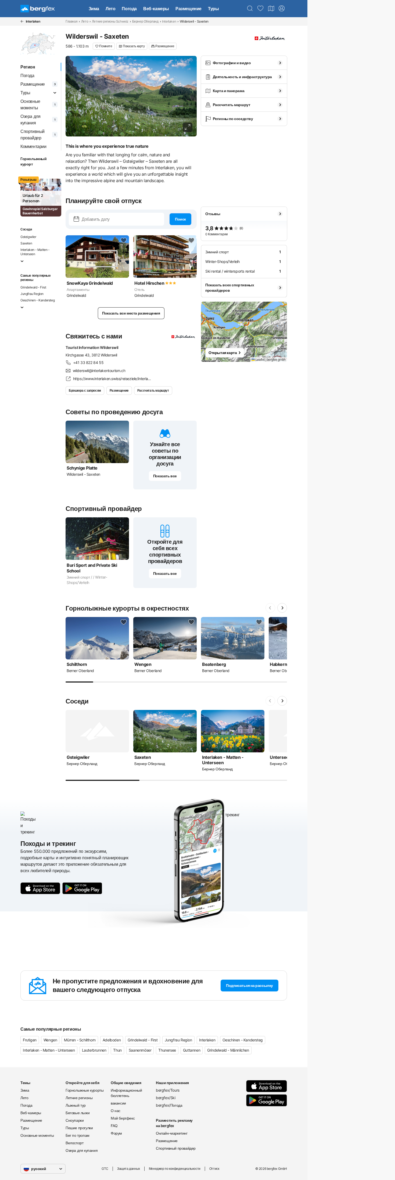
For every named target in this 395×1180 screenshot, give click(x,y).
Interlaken (169, 21)
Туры (213, 8)
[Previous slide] (270, 608)
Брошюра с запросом (85, 390)
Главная (71, 21)
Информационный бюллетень (126, 1093)
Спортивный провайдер (176, 1148)
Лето (110, 8)
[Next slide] (282, 608)
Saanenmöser (140, 1050)
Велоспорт (74, 1143)
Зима (94, 8)
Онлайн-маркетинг (172, 1133)
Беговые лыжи (77, 1112)
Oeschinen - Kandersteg (37, 300)
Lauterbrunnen (94, 1050)
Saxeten (26, 243)
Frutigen (30, 1040)
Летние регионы (79, 1097)
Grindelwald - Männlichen (228, 1050)
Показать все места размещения (131, 313)
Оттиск (214, 1169)
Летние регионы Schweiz (110, 21)
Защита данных (128, 1169)
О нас (115, 1110)
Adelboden (112, 1040)
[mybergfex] (281, 8)
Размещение (188, 8)
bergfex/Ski (165, 1097)
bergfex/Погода (169, 1105)
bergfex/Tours (167, 1090)
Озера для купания (82, 1150)
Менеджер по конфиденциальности (174, 1169)
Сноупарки (75, 1120)
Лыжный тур (76, 1105)
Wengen (50, 1040)
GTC (105, 1169)
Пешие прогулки (79, 1127)
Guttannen (191, 1050)
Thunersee (167, 1050)
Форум (116, 1133)
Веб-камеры (156, 8)
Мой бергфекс (123, 1118)
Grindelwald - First (33, 287)
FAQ (114, 1125)
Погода (129, 8)
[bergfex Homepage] (37, 8)
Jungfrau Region (32, 294)
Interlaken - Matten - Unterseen (35, 252)
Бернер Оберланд (145, 21)
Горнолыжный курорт (33, 161)
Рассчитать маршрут (153, 390)
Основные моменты (37, 1135)
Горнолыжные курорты (84, 1090)
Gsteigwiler (28, 237)
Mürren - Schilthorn (79, 1040)
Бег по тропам (77, 1135)
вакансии (118, 1103)
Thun (117, 1050)
